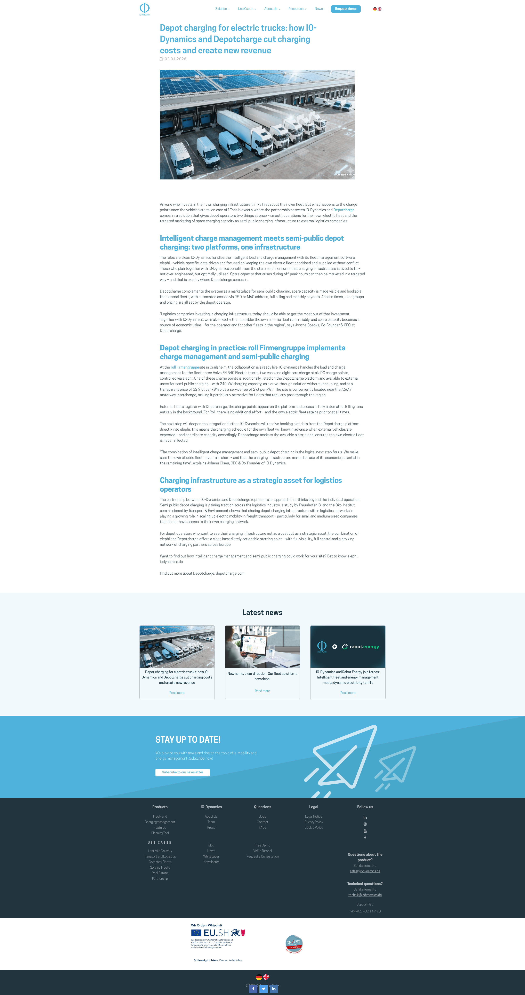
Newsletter (211, 862)
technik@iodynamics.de (365, 895)
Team (211, 822)
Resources (296, 9)
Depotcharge (344, 210)
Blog (211, 845)
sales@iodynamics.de (365, 871)
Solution (221, 9)
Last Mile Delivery (160, 851)
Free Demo (262, 845)
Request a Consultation (263, 856)
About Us (270, 9)
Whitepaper (211, 856)
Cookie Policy (314, 827)
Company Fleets (160, 862)
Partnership (160, 878)
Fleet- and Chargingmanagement (160, 819)
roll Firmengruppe (184, 368)
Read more (177, 693)
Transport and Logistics (160, 856)
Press (211, 827)
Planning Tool (160, 833)
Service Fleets (160, 867)
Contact (262, 822)
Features (160, 827)
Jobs (262, 816)
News (319, 9)
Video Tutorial (262, 851)
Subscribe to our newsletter (182, 772)
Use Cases (245, 9)
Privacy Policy (314, 822)
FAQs (262, 827)
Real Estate (160, 873)
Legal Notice (313, 816)
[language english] (265, 977)
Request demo (346, 9)
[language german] (259, 977)
